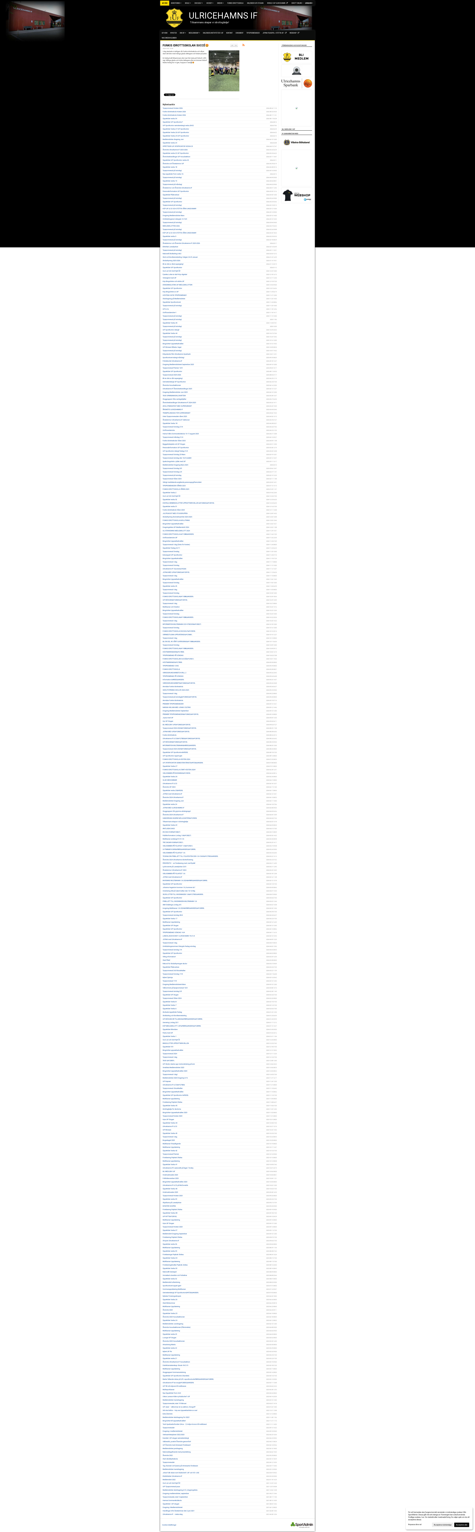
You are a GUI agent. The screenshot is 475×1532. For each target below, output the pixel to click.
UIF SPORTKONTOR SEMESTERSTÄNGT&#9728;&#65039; (183, 763)
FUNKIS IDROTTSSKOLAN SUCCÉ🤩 (186, 45)
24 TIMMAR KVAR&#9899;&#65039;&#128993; (179, 849)
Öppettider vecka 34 (170, 118)
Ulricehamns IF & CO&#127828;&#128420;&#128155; (181, 738)
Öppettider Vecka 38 (170, 1213)
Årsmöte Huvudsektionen (172, 385)
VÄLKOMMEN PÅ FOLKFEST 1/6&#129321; (178, 846)
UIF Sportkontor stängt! (171, 330)
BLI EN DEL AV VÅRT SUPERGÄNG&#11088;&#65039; (181, 641)
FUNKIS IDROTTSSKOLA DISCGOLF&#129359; (179, 631)
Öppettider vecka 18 (170, 167)
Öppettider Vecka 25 (170, 1313)
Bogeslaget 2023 (169, 1140)
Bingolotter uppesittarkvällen (173, 1050)
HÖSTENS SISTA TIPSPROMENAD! (175, 295)
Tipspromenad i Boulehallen (173, 1088)
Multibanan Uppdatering (171, 1147)
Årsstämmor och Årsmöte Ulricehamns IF (177, 188)
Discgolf (198, 3)
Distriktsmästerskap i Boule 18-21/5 (175, 1365)
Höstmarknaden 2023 (170, 1175)
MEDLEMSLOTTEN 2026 (171, 226)
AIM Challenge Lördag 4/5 (172, 905)
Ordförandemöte (169, 430)
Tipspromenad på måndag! (172, 184)
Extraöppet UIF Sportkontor (172, 555)
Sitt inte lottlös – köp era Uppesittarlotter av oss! (180, 1410)
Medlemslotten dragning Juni (173, 139)
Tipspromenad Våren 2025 (172, 479)
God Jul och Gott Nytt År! (171, 1483)
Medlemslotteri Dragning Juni (173, 801)
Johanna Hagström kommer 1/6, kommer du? (179, 887)
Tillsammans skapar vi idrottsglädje (175, 822)
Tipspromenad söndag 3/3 (172, 991)
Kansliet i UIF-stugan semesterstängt (176, 1438)
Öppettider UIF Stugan (170, 925)
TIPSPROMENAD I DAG (171, 666)
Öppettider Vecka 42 (170, 1151)
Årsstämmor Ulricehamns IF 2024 (174, 870)
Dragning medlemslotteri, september (176, 1493)
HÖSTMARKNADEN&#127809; (173, 652)
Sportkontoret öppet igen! (172, 1286)
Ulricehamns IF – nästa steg (173, 1514)
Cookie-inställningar (169, 1525)
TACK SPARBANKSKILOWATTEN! (174, 396)
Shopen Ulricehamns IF (171, 1241)
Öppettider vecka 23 (170, 1334)
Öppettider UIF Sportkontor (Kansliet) (176, 1376)
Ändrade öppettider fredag (172, 1012)
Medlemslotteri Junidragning (173, 1324)
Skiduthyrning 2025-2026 (171, 260)
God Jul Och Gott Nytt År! (171, 271)
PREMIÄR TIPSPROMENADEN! (173, 704)
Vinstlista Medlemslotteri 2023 (173, 1067)
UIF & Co (166, 309)
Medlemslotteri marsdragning (173, 1400)
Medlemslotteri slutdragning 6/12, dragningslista (180, 1490)
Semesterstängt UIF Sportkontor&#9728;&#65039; (181, 1293)
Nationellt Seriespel (170, 1272)
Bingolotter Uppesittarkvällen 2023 (175, 1071)
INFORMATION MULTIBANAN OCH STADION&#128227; (182, 624)
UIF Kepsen (167, 1081)
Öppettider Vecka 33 (170, 1268)
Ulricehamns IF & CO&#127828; (174, 1085)
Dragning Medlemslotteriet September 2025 (178, 364)
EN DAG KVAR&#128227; (171, 832)
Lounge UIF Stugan (169, 1338)
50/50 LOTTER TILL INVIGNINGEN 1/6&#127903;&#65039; (183, 894)
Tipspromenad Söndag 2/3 (172, 472)
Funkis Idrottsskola (169, 735)
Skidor (219, 3)
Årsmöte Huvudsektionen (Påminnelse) (176, 1327)
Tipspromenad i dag (170, 562)
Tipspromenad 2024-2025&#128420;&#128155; (179, 749)
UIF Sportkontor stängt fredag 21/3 (175, 451)
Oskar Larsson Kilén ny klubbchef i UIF (176, 1396)
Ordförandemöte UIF (170, 538)
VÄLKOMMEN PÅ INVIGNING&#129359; (176, 773)
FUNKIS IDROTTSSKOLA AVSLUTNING (176, 520)
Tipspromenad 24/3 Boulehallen (174, 970)
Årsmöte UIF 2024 (169, 787)
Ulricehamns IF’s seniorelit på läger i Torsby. (178, 1168)
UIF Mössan (167, 1130)
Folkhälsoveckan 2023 (171, 1178)
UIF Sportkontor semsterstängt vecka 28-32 (178, 125)
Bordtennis (175, 3)
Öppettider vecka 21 (170, 1358)
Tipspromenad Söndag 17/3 (173, 974)
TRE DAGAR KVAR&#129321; (173, 842)
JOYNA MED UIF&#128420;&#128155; (176, 572)
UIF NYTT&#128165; (170, 1216)
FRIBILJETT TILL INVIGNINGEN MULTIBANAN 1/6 (180, 901)
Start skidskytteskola (170, 1459)
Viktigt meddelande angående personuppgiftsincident (182, 482)
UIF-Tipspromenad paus (171, 1486)
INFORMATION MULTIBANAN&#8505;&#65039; (179, 745)
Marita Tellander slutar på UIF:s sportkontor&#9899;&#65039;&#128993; (188, 1379)
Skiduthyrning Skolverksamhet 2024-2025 (177, 517)
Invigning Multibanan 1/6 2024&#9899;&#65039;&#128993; (183, 908)
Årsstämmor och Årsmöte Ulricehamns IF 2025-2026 (181, 243)
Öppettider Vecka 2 (169, 493)
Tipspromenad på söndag (172, 475)
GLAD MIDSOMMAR (170, 780)
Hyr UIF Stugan (168, 721)
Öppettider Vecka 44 (170, 333)
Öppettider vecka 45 (170, 586)
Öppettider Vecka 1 (169, 1036)
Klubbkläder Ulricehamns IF (172, 1476)
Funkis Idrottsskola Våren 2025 (174, 510)
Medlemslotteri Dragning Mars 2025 (175, 465)
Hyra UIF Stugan (168, 1119)
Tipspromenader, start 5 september (175, 1497)
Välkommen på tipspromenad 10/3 (175, 988)
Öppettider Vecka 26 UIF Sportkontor (176, 132)
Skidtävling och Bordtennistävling (175, 1015)
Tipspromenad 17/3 (170, 981)
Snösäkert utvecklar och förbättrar (175, 1275)
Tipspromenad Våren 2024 (172, 998)
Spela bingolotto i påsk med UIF (174, 461)
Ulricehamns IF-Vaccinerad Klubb (174, 569)
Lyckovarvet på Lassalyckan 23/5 (174, 867)
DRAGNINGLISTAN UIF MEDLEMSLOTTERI (177, 285)
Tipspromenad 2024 (170, 1054)
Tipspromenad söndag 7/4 (172, 950)
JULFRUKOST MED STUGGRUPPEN (175, 513)
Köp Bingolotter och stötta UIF (173, 281)
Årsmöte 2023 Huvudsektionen (174, 1317)
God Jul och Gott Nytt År (171, 1040)
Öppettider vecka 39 (170, 1199)
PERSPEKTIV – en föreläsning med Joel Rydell (179, 863)
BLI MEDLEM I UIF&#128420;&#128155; (176, 725)
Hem (165, 3)
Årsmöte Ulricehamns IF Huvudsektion (176, 1362)
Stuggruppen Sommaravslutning (174, 1372)
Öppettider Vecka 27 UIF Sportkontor (176, 129)
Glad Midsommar (169, 1303)
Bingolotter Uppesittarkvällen (173, 344)
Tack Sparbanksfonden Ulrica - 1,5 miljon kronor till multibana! (185, 1424)
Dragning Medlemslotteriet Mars (174, 984)
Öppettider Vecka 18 (170, 423)
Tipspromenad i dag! (170, 1074)
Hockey (209, 3)
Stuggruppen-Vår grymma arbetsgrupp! (177, 811)
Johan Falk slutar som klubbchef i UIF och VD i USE (181, 1473)
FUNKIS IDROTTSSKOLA (171, 669)
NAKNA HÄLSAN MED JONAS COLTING (177, 707)
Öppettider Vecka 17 (170, 918)
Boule (187, 3)
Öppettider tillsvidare (170, 1029)
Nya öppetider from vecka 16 (173, 174)
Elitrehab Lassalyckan (170, 247)
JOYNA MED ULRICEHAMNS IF (173, 808)
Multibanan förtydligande (172, 1144)
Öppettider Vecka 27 (170, 766)
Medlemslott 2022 (169, 1480)
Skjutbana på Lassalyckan (172, 1202)
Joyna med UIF (168, 718)
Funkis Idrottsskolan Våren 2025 (174, 441)
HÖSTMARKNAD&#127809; (172, 662)
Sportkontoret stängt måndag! (173, 357)
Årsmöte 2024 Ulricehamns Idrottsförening (178, 860)
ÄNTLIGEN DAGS (169, 828)
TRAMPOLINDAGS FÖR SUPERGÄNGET (176, 413)
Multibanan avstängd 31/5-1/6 (173, 839)
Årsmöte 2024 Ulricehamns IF (173, 797)
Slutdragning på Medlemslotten (174, 299)
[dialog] (439, 1518)
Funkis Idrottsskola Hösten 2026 (174, 112)
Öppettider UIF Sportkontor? (173, 122)
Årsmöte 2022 (168, 1455)
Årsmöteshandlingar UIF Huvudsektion (176, 157)
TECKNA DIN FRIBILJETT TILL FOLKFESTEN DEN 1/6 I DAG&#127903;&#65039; (190, 856)
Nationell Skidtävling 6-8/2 (172, 254)
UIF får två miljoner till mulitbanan (174, 1386)
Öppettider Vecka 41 (170, 1164)
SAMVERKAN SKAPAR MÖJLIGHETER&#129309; (180, 818)
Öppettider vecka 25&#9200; (173, 790)
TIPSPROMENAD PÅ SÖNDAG (173, 655)
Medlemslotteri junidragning (173, 1448)
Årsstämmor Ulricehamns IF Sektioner (176, 420)
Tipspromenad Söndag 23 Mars (174, 454)
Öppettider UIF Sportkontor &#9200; (175, 1095)
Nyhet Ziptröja (168, 977)
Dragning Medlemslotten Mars (173, 215)
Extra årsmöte (167, 1414)
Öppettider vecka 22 (170, 1348)
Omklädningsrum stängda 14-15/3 (175, 219)
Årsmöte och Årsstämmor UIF (173, 164)
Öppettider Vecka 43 (170, 1133)
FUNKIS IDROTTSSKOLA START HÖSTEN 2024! (179, 770)
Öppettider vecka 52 (170, 499)
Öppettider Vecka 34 (170, 1258)
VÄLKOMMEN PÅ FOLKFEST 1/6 (174, 853)
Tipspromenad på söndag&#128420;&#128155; (180, 697)
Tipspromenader (169, 1428)
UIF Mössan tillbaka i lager (172, 347)
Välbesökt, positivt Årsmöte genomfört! (177, 1441)
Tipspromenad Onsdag (171, 551)
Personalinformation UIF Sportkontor (176, 191)
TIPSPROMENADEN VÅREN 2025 (174, 486)
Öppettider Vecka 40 (170, 1189)
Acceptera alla (461, 1525)
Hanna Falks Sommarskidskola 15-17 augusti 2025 (181, 434)
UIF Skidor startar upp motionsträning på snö (179, 1064)
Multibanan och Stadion (171, 607)
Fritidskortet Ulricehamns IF (172, 361)
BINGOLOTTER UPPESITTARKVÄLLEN (176, 1043)
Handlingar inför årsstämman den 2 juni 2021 (178, 1511)
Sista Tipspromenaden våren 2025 (175, 416)
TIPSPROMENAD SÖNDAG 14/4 (174, 932)
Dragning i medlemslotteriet (172, 1431)
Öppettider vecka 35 (170, 1251)
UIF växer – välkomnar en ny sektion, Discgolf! (179, 1407)
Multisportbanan (168, 1390)
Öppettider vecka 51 (170, 506)
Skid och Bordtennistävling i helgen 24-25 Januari (180, 257)
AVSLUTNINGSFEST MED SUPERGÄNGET (177, 406)
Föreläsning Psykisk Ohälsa (172, 1102)
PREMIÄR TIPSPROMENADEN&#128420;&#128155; (181, 714)
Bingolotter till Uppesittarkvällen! (174, 1421)
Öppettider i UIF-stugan (171, 1504)
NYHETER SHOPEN (169, 1206)
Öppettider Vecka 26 (170, 777)
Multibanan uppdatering (171, 1099)
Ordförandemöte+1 (169, 312)
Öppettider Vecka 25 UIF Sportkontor (176, 136)
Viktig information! (169, 957)
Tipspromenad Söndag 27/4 (173, 427)
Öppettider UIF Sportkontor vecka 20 (176, 160)
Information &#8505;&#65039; (173, 680)
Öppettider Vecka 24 (170, 1320)
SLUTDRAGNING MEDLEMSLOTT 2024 (176, 531)
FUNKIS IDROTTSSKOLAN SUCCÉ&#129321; (178, 659)
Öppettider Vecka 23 (170, 825)
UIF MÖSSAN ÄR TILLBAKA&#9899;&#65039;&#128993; (182, 1019)
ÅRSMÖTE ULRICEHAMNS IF (173, 409)
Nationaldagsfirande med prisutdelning (177, 1452)
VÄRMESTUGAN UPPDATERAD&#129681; (177, 635)
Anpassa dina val (414, 1524)
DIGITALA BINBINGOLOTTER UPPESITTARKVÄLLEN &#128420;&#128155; (188, 503)
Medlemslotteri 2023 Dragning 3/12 (175, 1078)
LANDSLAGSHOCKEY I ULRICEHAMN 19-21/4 (179, 936)
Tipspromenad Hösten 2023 (173, 1196)
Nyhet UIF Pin (167, 1351)
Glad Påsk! (166, 960)
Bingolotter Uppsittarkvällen (173, 558)
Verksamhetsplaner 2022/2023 (173, 1435)
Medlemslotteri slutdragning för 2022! (176, 1417)
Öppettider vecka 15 (170, 181)
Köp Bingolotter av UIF (171, 292)
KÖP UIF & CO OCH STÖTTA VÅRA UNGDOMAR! (179, 209)
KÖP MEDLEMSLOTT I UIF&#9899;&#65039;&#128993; (182, 1026)
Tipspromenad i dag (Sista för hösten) (176, 544)
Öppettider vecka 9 (169, 236)
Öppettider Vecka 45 (170, 323)
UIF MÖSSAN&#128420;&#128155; (175, 600)
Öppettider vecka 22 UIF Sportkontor (176, 153)
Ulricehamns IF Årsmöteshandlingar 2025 (177, 389)
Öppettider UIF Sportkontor (172, 202)
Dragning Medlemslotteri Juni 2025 (175, 392)
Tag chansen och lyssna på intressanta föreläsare (180, 1466)
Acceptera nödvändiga (442, 1525)
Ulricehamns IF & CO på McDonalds (175, 1185)
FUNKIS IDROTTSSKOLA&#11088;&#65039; (178, 596)
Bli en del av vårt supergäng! (173, 378)
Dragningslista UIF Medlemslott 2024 (176, 527)
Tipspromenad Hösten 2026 (173, 108)
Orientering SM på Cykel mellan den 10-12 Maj (179, 891)
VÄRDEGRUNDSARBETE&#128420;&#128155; (179, 683)
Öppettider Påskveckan (171, 195)
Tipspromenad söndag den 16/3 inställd (177, 458)
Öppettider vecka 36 (170, 1244)
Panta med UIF (168, 1033)
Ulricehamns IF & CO (170, 783)
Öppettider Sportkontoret (172, 302)
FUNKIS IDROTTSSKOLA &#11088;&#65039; (178, 534)
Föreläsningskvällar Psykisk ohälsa (175, 1265)
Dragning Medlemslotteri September (176, 711)
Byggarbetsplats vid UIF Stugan (174, 444)
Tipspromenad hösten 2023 (172, 1116)
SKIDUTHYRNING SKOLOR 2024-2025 (176, 690)
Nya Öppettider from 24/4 (172, 1393)
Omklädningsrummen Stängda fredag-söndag (179, 946)
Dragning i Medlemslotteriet (172, 1507)
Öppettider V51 (168, 1047)
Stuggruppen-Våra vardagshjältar (174, 399)
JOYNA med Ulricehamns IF (172, 794)
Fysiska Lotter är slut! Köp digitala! (175, 274)
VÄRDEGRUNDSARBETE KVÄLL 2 (174, 673)
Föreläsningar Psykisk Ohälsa (173, 1254)
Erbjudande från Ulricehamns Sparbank (177, 354)
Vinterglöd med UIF (169, 278)
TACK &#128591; (169, 1060)
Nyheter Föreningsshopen (172, 1296)
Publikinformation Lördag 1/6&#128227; (177, 835)
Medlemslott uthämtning (171, 1282)
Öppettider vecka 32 (170, 1279)
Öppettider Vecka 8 (169, 1002)
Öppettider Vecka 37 (170, 1230)
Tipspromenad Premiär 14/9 (172, 368)
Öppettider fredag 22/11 (171, 548)
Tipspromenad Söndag (171, 565)
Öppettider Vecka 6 (169, 1009)
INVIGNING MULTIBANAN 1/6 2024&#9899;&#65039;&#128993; (185, 880)
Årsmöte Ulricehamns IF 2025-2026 (175, 150)
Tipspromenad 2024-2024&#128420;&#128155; (179, 728)
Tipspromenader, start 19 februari (174, 1403)
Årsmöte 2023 (168, 1310)
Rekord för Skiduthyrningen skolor (175, 964)
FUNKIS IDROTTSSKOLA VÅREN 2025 (176, 489)
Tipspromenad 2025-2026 (172, 375)
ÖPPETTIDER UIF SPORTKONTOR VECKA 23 (178, 146)
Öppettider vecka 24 (170, 143)
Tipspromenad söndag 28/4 (173, 915)
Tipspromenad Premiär (171, 1154)
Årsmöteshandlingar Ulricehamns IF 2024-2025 (179, 402)
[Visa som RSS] (243, 45)
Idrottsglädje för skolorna (172, 1109)
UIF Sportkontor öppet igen (172, 756)
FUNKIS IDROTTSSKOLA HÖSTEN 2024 (176, 759)
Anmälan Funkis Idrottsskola (173, 686)
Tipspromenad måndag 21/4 (173, 437)
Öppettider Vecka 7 (169, 1005)
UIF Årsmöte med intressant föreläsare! (177, 1445)
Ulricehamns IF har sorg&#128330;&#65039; (178, 1383)
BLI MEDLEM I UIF (169, 1171)
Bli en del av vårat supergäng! (173, 264)
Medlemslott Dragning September (175, 1234)
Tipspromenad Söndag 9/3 (172, 468)
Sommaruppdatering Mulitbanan (174, 1289)
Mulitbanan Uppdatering (171, 922)
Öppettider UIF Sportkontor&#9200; (175, 752)
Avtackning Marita (169, 1344)
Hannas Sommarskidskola (172, 1500)
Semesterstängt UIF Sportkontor (174, 382)
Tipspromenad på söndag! (172, 170)
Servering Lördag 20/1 (170, 1022)
